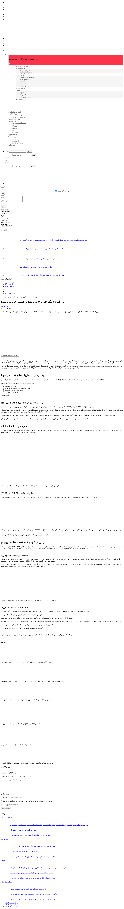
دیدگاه (3, 790)
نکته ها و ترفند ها (10, 293)
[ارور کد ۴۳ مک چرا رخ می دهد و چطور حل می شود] (43, 352)
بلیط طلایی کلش (10, 286)
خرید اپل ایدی (9, 284)
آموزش (3, 860)
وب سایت (4, 804)
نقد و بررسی (4, 839)
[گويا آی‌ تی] (23, 115)
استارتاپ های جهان (6, 882)
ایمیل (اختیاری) (5, 797)
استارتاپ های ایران (6, 817)
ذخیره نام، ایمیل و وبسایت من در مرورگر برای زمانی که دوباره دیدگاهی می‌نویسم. (29, 801)
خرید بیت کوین (9, 283)
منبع (2, 638)
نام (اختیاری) (5, 794)
